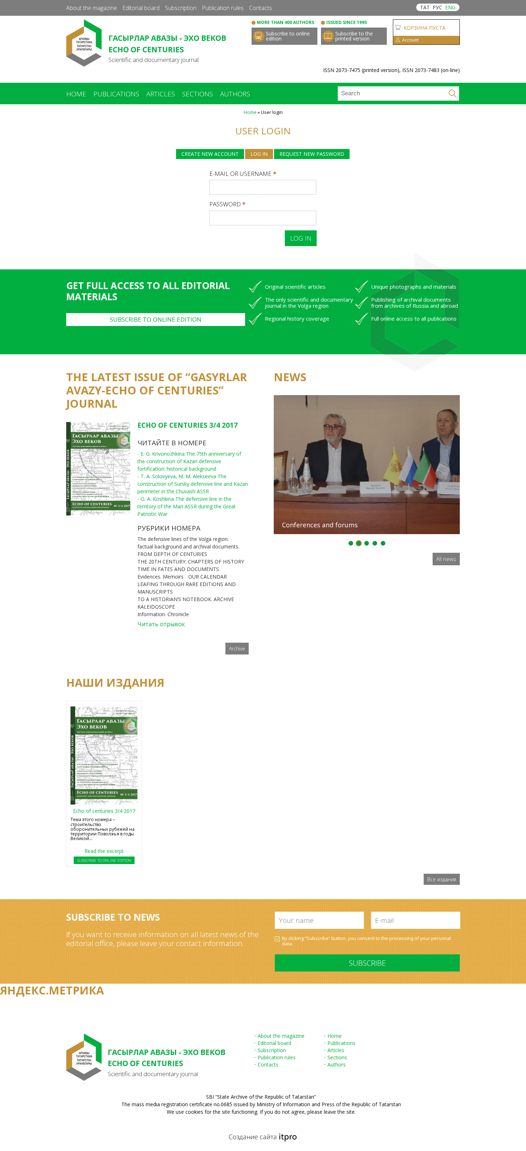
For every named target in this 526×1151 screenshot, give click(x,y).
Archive (237, 648)
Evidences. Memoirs (160, 576)
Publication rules (223, 8)
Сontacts (260, 8)
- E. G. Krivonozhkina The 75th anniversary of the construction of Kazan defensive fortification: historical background (189, 461)
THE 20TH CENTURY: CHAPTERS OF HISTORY (190, 561)
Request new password (311, 153)
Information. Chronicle (163, 614)
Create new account (210, 153)
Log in (261, 153)
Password (227, 204)
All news (446, 558)
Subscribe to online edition (288, 36)
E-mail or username (242, 173)
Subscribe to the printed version (354, 36)
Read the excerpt (104, 851)
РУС (437, 7)
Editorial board (141, 8)
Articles (160, 94)
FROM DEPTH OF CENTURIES (172, 554)
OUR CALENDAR (207, 576)
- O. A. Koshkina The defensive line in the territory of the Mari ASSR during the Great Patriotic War (186, 506)
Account (410, 40)
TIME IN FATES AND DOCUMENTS (178, 569)
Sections (197, 94)
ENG (450, 7)
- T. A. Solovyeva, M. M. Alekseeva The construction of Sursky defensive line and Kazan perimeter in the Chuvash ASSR (192, 484)
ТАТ (425, 7)
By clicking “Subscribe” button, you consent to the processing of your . (366, 941)
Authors (235, 94)
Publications (116, 94)
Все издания (441, 879)
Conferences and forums (320, 525)
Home (76, 94)
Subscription (180, 8)
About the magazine (91, 8)
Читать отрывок (161, 624)
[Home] (84, 63)
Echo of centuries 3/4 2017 (187, 425)
